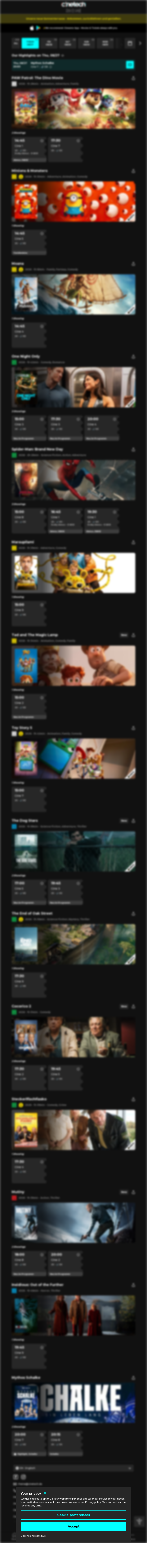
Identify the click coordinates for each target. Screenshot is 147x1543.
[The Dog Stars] (73, 851)
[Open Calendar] (130, 43)
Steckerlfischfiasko (29, 1099)
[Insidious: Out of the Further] (73, 1315)
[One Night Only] (73, 387)
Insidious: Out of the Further (38, 1285)
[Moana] (73, 294)
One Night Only (26, 356)
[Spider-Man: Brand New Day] (73, 480)
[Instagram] (23, 1477)
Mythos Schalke (26, 1378)
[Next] (140, 43)
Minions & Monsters (29, 171)
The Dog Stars (25, 820)
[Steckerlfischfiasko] (73, 1130)
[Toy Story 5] (73, 758)
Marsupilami (23, 542)
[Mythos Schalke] (73, 1403)
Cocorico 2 (21, 1006)
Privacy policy (93, 1502)
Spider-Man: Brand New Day (37, 449)
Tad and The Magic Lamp (35, 635)
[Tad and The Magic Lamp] (73, 666)
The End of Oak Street (32, 913)
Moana (18, 263)
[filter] (139, 1521)
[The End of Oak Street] (73, 944)
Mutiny (18, 1192)
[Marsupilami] (73, 573)
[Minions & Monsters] (73, 201)
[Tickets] (130, 65)
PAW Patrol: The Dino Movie (37, 78)
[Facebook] (15, 1477)
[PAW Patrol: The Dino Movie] (73, 109)
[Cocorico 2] (73, 1037)
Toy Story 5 (22, 728)
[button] (41, 140)
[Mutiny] (73, 1223)
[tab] (14, 1536)
